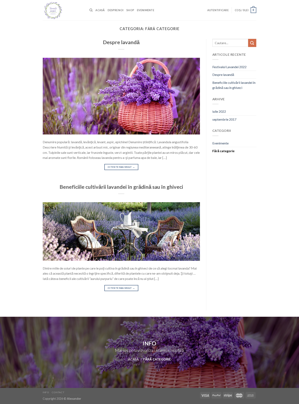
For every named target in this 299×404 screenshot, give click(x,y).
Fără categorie (223, 151)
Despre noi (116, 10)
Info (46, 392)
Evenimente (145, 10)
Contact (58, 392)
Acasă (100, 10)
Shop (130, 10)
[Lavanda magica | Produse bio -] (63, 10)
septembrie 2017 (224, 119)
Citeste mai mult (121, 166)
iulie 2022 (219, 111)
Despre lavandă (121, 42)
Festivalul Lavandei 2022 (229, 67)
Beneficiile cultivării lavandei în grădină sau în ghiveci (121, 187)
